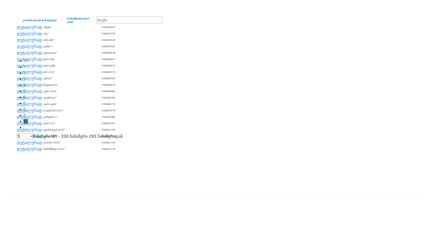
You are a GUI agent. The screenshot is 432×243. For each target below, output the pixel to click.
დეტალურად (29, 27)
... (25, 127)
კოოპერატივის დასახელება (40, 20)
